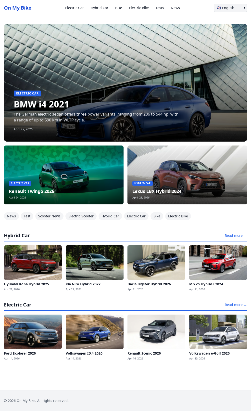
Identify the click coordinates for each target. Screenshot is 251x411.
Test (27, 216)
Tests (160, 7)
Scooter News (49, 216)
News (175, 7)
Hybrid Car (99, 7)
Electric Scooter (81, 216)
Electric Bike (139, 7)
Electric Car (74, 7)
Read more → (236, 235)
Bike (118, 7)
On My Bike (17, 7)
